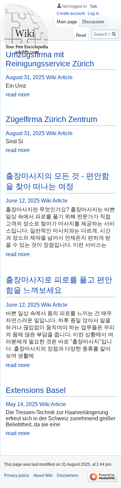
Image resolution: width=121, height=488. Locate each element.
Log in (93, 13)
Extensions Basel (36, 390)
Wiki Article (59, 77)
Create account (71, 13)
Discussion (93, 21)
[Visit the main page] (27, 27)
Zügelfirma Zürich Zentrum (51, 119)
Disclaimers (67, 475)
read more (18, 94)
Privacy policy (16, 475)
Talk (93, 6)
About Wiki (43, 475)
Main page (67, 21)
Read (81, 35)
